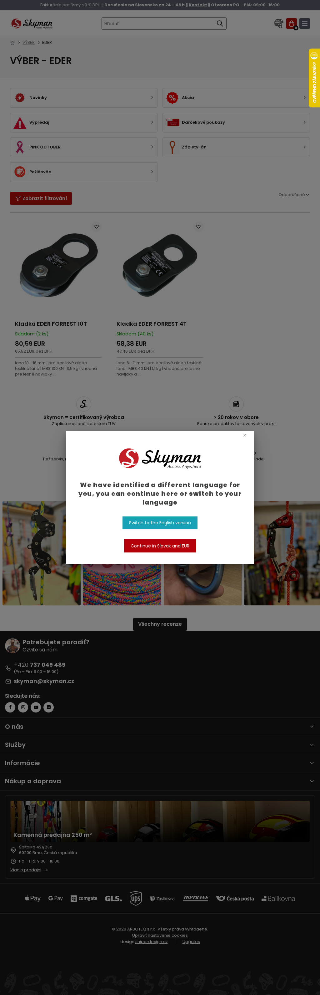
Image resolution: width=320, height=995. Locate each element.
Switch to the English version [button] (160, 523)
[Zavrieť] (244, 435)
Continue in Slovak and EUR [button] (160, 546)
